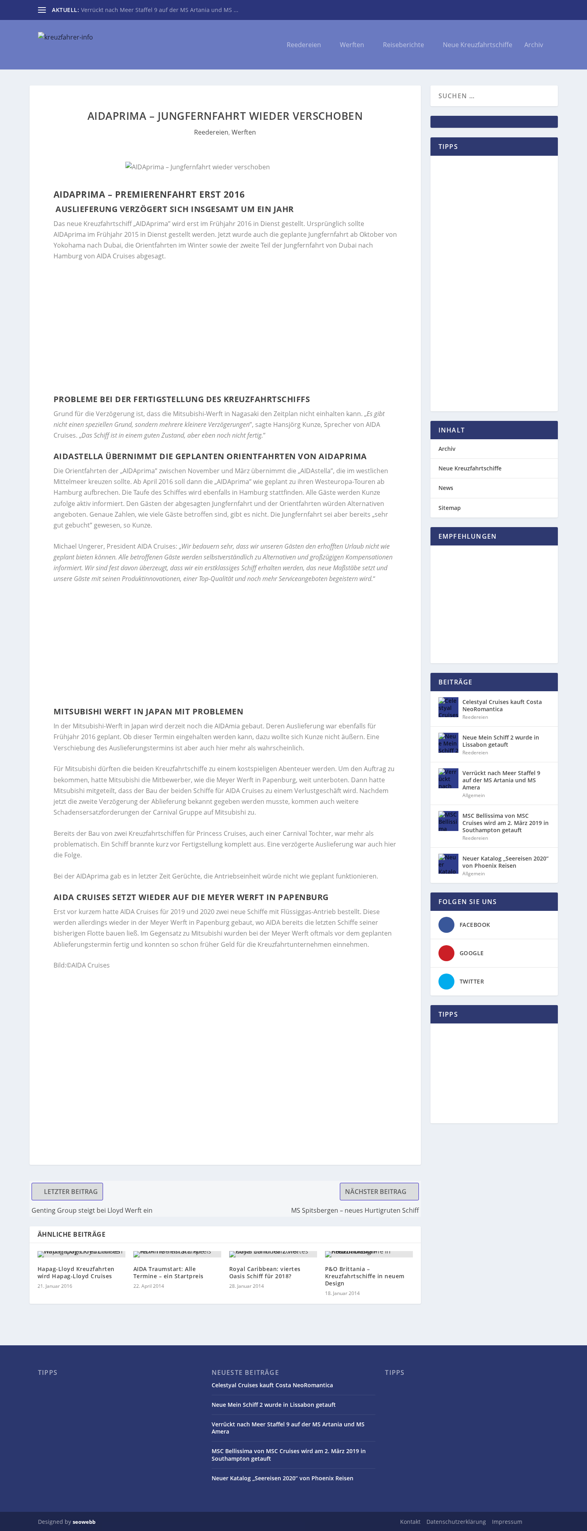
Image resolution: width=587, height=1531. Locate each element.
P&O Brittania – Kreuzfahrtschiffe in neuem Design (365, 1276)
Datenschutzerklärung (456, 1521)
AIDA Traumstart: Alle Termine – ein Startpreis (168, 1272)
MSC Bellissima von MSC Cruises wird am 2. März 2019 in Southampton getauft (505, 823)
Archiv (533, 45)
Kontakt (410, 1521)
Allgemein (473, 795)
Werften (352, 45)
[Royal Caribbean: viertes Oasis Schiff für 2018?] (273, 1254)
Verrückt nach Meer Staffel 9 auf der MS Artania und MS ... (159, 10)
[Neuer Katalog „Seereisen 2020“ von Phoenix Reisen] (448, 864)
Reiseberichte (403, 45)
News (445, 488)
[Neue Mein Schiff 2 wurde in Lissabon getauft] (448, 743)
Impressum (507, 1521)
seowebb (84, 1521)
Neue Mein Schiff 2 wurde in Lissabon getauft (500, 741)
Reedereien (304, 45)
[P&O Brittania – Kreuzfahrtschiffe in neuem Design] (369, 1254)
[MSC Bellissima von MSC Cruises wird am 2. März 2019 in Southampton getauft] (448, 821)
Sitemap (449, 508)
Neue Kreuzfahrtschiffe (477, 45)
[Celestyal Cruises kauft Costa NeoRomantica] (448, 707)
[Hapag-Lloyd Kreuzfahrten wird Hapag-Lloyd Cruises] (81, 1254)
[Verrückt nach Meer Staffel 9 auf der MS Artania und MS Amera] (448, 778)
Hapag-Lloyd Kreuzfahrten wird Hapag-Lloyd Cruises (76, 1272)
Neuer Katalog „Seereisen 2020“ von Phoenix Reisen (505, 862)
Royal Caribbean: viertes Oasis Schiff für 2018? (265, 1272)
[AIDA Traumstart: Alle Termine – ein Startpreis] (177, 1254)
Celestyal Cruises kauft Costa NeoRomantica (502, 705)
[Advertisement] (225, 328)
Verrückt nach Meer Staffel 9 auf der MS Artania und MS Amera (501, 780)
